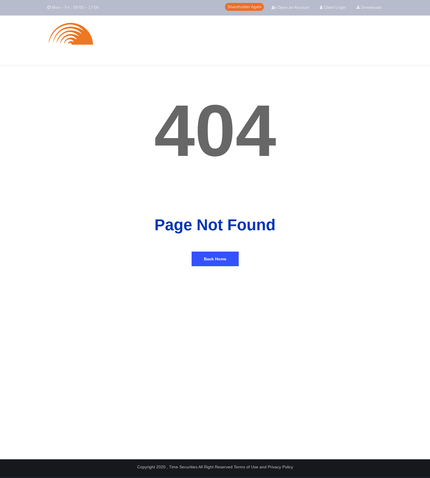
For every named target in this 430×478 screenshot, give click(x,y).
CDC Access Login (60, 392)
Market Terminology (322, 378)
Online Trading (143, 412)
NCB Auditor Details (235, 389)
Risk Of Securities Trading (328, 385)
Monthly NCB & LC (235, 382)
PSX (48, 385)
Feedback (139, 425)
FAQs (310, 365)
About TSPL (141, 365)
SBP (48, 432)
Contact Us (140, 432)
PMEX (49, 419)
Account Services (146, 398)
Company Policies (234, 365)
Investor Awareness (322, 372)
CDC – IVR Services (61, 412)
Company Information (149, 385)
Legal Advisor (230, 396)
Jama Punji (315, 398)
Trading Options (319, 392)
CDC (48, 425)
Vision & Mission (145, 372)
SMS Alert (139, 419)
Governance (141, 392)
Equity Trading (143, 405)
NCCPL (50, 405)
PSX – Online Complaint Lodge (70, 439)
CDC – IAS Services (61, 398)
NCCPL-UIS (54, 378)
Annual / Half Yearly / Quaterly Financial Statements (252, 373)
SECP (49, 372)
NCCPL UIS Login (59, 365)
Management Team (147, 378)
